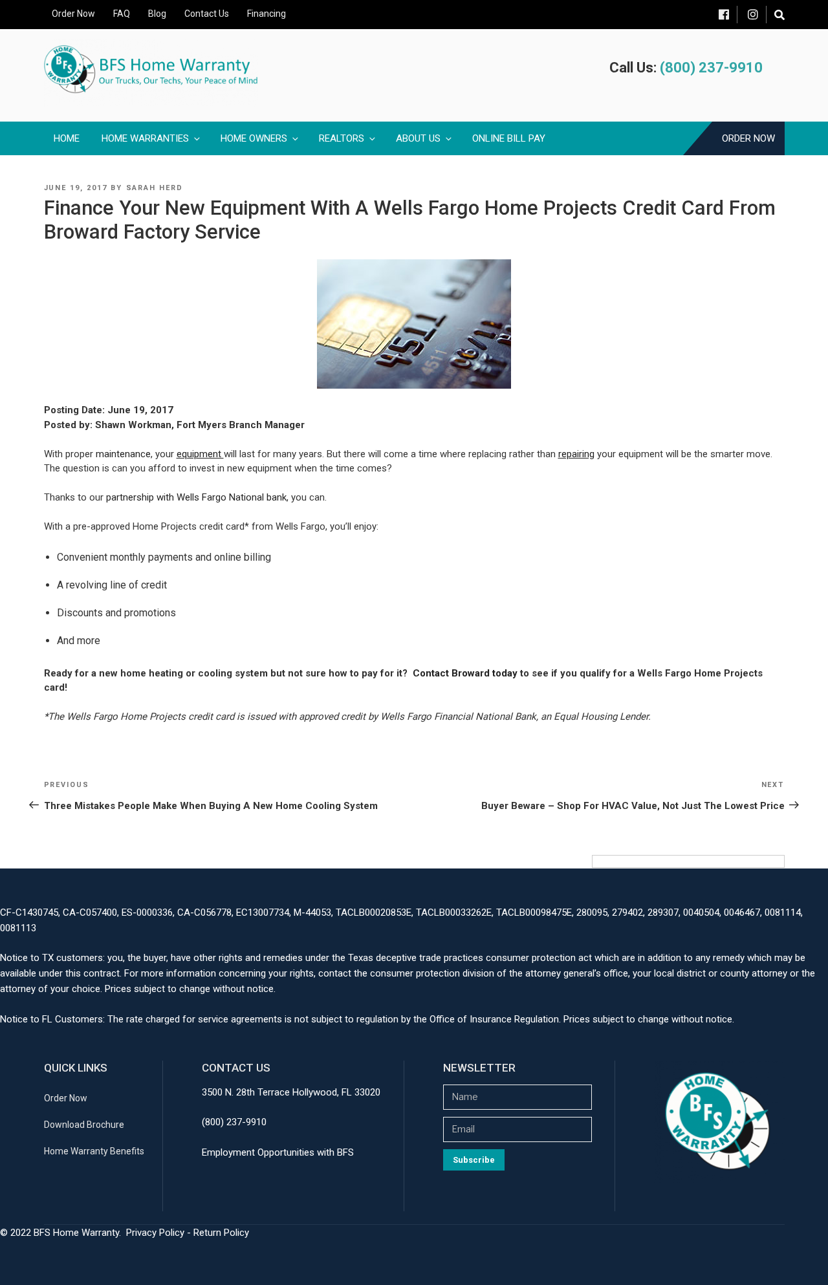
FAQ (121, 13)
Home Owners (254, 138)
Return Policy (221, 1232)
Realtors (341, 138)
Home (67, 138)
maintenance (123, 454)
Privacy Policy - (159, 1232)
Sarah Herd (155, 188)
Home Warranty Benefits (94, 1151)
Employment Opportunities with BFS (278, 1152)
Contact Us (206, 13)
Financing (266, 13)
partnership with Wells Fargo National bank (196, 497)
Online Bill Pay (508, 138)
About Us (418, 138)
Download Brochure (84, 1124)
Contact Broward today (465, 673)
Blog (157, 13)
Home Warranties (145, 138)
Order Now (73, 13)
